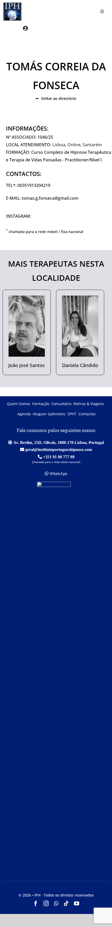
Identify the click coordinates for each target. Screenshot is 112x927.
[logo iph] (11, 5)
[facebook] (35, 903)
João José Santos (26, 365)
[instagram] (46, 903)
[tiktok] (66, 903)
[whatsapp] (56, 903)
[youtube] (76, 903)
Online (73, 145)
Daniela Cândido (80, 365)
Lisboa (58, 145)
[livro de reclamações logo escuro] (54, 484)
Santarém (92, 145)
